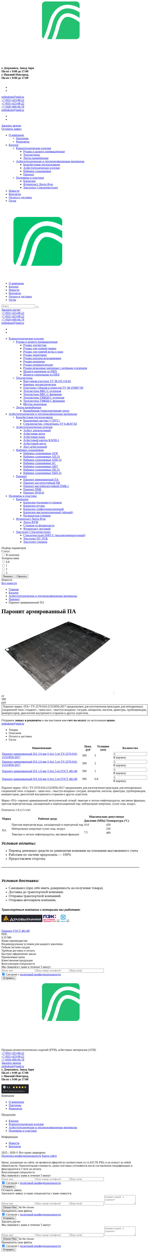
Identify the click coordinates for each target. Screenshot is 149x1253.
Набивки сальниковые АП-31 (41, 456)
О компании (16, 135)
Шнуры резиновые (35, 404)
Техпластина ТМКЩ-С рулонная (43, 397)
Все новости (9, 583)
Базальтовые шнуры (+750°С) (41, 420)
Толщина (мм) (10, 558)
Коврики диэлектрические (39, 384)
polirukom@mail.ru (12, 96)
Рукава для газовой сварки (39, 348)
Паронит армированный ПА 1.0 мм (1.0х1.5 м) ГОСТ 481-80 (39, 771)
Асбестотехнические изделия (41, 167)
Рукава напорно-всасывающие (42, 358)
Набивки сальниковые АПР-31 (42, 459)
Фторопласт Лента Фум (38, 184)
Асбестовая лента (34, 433)
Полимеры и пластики (30, 177)
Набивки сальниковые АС (39, 463)
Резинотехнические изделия (33, 148)
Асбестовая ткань (34, 436)
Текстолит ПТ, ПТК (35, 538)
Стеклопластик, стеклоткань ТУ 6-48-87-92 (50, 423)
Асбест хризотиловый (37, 430)
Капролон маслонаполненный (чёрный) (48, 512)
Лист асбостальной (35, 446)
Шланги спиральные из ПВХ (41, 374)
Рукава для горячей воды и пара (43, 351)
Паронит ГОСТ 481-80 (15, 930)
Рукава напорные (34, 361)
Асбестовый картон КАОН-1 (41, 440)
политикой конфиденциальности (40, 974)
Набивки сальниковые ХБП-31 (42, 472)
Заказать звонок (11, 125)
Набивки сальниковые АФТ (40, 466)
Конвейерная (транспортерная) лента (46, 410)
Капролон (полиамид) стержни (42, 502)
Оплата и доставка (20, 197)
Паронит (28, 174)
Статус (5, 551)
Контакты (15, 194)
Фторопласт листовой (37, 528)
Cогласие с (33, 974)
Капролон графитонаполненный (43, 509)
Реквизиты (22, 141)
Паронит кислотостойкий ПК (41, 482)
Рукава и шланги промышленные (44, 151)
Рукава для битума (34, 345)
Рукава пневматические (38, 364)
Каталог (14, 144)
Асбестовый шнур (34, 443)
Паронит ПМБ (32, 489)
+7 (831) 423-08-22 (12, 100)
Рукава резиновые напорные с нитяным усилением (55, 368)
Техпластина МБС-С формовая (42, 394)
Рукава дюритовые (35, 354)
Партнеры (22, 138)
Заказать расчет (11, 309)
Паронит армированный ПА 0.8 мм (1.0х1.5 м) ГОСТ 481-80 (39, 779)
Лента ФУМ (30, 522)
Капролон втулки (34, 505)
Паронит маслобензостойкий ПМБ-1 (46, 486)
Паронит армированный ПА (41, 479)
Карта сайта (49, 1155)
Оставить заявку (11, 128)
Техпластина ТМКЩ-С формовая (44, 400)
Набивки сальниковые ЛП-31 (41, 469)
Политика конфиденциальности (21, 1155)
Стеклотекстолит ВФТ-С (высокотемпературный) (54, 535)
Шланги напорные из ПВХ (40, 371)
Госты (12, 200)
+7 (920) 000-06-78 (12, 106)
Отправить (9, 978)
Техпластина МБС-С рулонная (42, 391)
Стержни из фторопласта (38, 525)
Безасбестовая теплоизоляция (41, 164)
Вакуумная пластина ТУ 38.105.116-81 (47, 381)
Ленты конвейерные (36, 158)
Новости (14, 190)
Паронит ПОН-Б (33, 492)
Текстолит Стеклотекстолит (40, 187)
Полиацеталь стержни (37, 515)
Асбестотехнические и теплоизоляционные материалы (50, 161)
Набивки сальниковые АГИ (40, 453)
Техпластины (31, 154)
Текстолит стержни (35, 541)
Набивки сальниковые (37, 171)
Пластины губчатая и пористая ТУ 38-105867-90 (53, 387)
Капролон (29, 181)
